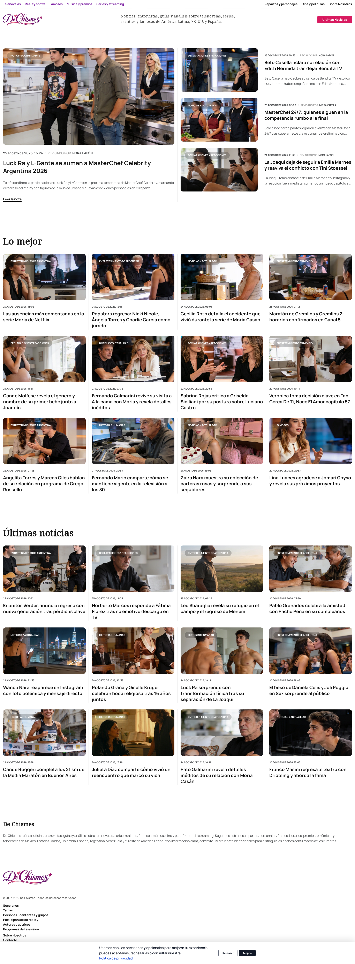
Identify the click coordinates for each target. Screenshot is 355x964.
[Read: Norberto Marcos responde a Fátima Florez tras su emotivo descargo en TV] (133, 568)
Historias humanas (112, 425)
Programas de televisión (21, 929)
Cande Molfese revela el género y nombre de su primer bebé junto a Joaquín (39, 402)
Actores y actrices (16, 924)
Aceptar (247, 953)
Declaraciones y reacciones (207, 55)
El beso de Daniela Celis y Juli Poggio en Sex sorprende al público (308, 690)
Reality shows (35, 4)
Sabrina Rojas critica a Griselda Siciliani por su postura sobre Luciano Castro (222, 402)
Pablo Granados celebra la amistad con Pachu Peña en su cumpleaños (307, 609)
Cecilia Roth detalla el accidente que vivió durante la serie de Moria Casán (220, 317)
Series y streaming (110, 4)
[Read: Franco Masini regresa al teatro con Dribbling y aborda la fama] (310, 732)
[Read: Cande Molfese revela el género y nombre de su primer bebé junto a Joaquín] (44, 359)
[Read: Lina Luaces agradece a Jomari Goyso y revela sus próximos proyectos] (310, 441)
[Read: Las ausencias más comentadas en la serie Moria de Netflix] (44, 277)
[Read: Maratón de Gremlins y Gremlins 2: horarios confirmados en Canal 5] (310, 277)
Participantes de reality (20, 919)
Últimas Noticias (334, 19)
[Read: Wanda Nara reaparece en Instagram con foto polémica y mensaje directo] (44, 650)
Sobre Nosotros (340, 4)
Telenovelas (12, 4)
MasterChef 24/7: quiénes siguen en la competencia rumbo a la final (306, 115)
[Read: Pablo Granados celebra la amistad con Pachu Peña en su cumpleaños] (310, 568)
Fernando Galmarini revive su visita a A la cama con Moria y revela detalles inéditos (132, 402)
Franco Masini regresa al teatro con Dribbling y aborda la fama (308, 773)
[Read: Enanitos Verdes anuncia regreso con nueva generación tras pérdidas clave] (44, 568)
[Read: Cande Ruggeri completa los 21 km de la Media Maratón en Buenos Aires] (44, 732)
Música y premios (79, 4)
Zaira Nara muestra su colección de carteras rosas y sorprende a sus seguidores (219, 484)
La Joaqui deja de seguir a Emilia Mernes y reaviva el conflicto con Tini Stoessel (307, 165)
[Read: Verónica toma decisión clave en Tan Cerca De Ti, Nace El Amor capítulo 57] (310, 359)
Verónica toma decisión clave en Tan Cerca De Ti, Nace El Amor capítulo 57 (309, 399)
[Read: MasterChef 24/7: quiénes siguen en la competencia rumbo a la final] (219, 120)
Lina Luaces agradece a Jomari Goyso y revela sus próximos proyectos (310, 481)
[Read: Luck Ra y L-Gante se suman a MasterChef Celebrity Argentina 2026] (88, 96)
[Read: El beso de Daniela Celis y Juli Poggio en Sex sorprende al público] (310, 650)
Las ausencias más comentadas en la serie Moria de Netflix (43, 317)
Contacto (10, 940)
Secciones (11, 905)
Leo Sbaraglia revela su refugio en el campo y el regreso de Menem (220, 609)
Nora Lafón (326, 55)
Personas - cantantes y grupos (25, 915)
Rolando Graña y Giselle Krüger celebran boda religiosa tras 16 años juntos (131, 693)
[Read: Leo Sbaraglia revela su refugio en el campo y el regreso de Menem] (222, 568)
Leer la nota (12, 199)
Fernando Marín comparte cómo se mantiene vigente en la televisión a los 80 (130, 484)
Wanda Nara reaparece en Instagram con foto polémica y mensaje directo (43, 690)
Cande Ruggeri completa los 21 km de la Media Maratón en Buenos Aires (43, 773)
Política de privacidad (116, 958)
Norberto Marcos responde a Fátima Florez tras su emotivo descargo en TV (131, 611)
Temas (8, 910)
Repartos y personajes (280, 4)
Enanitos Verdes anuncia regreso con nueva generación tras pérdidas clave (44, 609)
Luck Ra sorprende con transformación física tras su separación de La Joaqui (212, 693)
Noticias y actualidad (202, 105)
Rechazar (228, 953)
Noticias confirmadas (25, 55)
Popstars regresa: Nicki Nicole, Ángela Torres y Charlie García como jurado (131, 320)
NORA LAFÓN (82, 153)
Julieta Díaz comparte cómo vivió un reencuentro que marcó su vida (131, 773)
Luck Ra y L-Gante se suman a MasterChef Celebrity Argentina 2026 (77, 167)
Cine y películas (313, 4)
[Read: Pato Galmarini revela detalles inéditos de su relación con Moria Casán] (222, 732)
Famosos (56, 4)
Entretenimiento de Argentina (30, 261)
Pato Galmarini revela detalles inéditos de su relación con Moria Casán (217, 776)
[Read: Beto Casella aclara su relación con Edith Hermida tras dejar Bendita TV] (219, 70)
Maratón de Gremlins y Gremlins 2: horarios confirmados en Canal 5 (306, 317)
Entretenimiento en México (295, 261)
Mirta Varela (327, 105)
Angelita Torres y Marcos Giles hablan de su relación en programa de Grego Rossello (44, 484)
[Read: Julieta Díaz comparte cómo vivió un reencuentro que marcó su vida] (133, 732)
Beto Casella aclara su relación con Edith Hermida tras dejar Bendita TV (303, 65)
